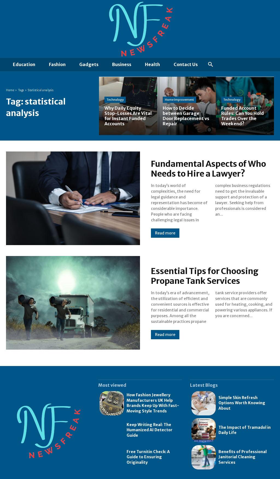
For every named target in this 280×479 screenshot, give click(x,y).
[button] (211, 65)
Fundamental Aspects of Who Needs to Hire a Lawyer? (208, 169)
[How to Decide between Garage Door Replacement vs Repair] (186, 106)
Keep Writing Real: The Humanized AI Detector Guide (150, 430)
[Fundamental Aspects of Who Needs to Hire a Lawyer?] (73, 198)
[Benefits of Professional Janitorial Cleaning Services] (203, 457)
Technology (115, 100)
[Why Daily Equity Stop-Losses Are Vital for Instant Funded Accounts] (128, 106)
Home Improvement (179, 100)
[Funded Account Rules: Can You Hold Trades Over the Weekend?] (245, 106)
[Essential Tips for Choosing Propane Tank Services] (73, 303)
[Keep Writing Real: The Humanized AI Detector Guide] (112, 430)
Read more (165, 233)
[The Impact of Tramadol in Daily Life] (203, 430)
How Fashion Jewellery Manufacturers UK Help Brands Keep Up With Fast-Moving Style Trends (153, 402)
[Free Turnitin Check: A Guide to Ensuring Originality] (112, 457)
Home (10, 90)
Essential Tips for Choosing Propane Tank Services (204, 276)
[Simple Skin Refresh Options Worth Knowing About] (203, 403)
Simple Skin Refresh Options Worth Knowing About (241, 403)
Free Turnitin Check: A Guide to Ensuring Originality (148, 457)
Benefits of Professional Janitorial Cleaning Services (242, 457)
